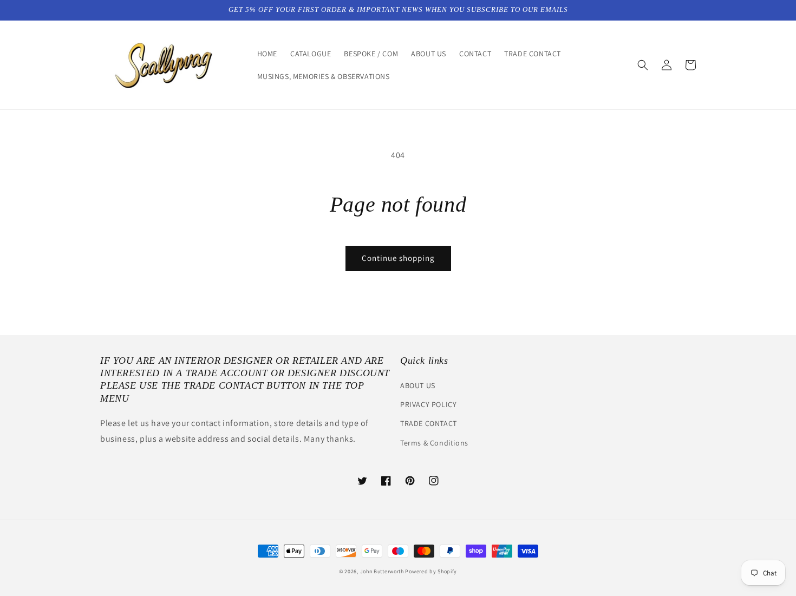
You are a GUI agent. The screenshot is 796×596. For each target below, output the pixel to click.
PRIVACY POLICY (428, 404)
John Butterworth (383, 571)
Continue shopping (398, 258)
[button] (643, 65)
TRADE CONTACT (428, 423)
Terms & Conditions (434, 443)
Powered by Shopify (431, 571)
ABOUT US (417, 385)
